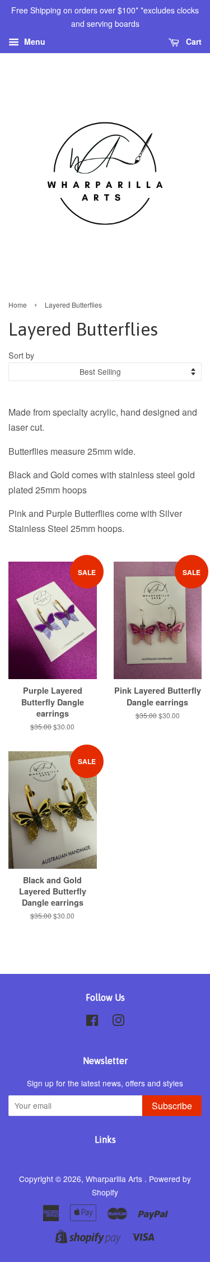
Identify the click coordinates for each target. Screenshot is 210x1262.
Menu (33, 41)
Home (17, 304)
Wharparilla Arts (115, 1178)
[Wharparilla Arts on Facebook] (92, 1022)
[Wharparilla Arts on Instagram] (118, 1022)
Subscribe (172, 1105)
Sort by (21, 355)
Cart (193, 41)
